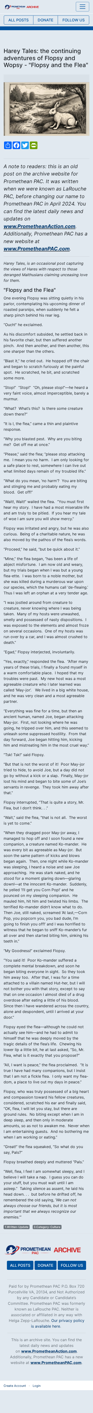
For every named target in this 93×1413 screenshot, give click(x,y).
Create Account (15, 1386)
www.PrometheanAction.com (39, 226)
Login (37, 1386)
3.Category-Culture (47, 1227)
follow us (73, 20)
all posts (18, 20)
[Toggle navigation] (82, 6)
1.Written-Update (16, 1227)
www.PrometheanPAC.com (37, 249)
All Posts (20, 1265)
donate (45, 20)
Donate (45, 1265)
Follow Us (72, 1265)
